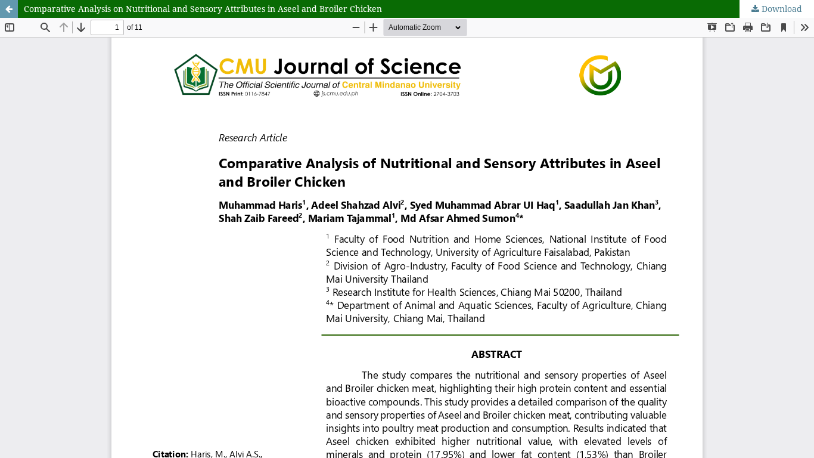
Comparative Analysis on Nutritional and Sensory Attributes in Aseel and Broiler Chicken (203, 8)
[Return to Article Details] (9, 9)
